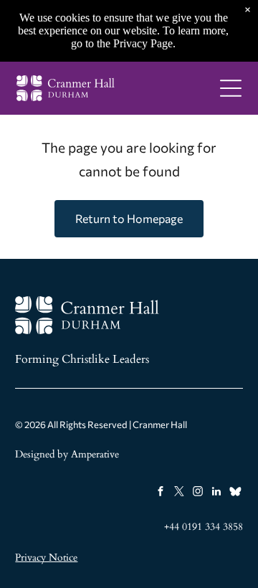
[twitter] (179, 493)
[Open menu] (231, 88)
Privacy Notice (46, 557)
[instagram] (198, 493)
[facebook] (160, 493)
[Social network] (235, 493)
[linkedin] (216, 493)
